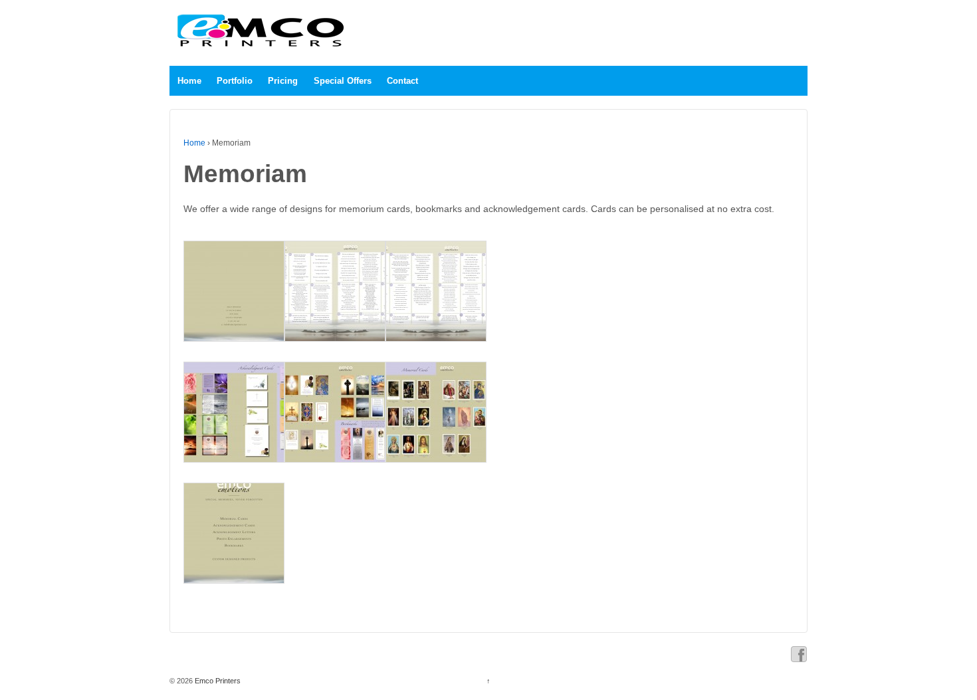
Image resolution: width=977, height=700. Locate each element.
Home (189, 81)
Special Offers (343, 81)
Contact (402, 81)
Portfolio (235, 81)
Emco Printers (217, 681)
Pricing (283, 81)
